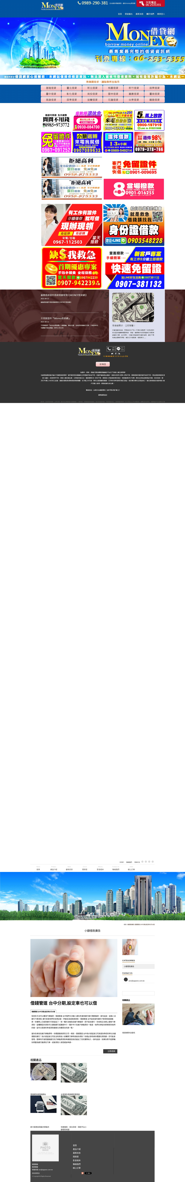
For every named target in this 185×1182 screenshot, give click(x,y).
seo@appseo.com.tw (137, 981)
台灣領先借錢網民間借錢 (70, 1094)
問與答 (84, 868)
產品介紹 (53, 868)
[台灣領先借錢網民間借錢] (74, 1077)
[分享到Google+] (149, 862)
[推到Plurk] (82, 1173)
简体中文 (137, 862)
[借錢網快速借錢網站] (43, 1077)
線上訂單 (131, 868)
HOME (122, 862)
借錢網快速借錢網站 (38, 1094)
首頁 (38, 868)
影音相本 (100, 868)
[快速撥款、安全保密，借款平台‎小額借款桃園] (74, 1110)
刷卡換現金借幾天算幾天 (39, 1127)
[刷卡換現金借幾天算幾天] (43, 1110)
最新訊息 (69, 868)
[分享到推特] (142, 862)
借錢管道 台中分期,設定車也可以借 (43, 1011)
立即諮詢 (111, 1051)
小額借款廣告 (129, 966)
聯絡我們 (129, 862)
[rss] (153, 862)
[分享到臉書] (146, 862)
